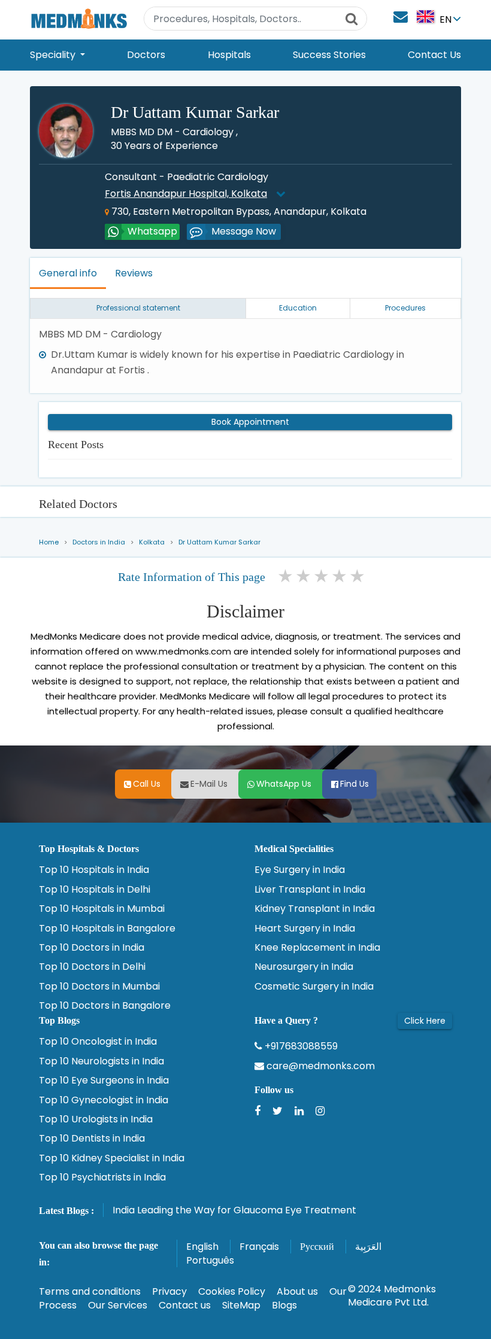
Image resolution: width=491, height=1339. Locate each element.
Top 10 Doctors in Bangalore (105, 1005)
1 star (286, 576)
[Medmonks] (79, 18)
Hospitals (229, 55)
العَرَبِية (368, 1246)
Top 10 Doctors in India (91, 947)
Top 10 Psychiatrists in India (102, 1177)
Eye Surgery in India (299, 870)
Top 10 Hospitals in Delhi (94, 889)
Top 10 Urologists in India (96, 1119)
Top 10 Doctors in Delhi (92, 966)
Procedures (405, 308)
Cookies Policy (231, 1291)
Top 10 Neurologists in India (101, 1061)
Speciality (54, 55)
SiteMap (241, 1305)
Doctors (146, 55)
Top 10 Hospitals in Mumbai (102, 908)
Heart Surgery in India (304, 928)
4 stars (340, 576)
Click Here (424, 1021)
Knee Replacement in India (317, 947)
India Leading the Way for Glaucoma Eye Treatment (234, 1210)
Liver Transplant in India (309, 889)
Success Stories (329, 55)
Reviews (134, 273)
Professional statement (138, 308)
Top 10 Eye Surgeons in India (104, 1080)
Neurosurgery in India (303, 966)
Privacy (169, 1291)
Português (210, 1260)
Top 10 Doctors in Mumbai (99, 986)
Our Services (117, 1305)
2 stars (304, 576)
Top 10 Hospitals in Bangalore (107, 928)
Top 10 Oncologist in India (98, 1041)
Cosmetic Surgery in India (314, 986)
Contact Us (434, 55)
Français (259, 1246)
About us (297, 1291)
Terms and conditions (90, 1291)
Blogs (284, 1305)
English (202, 1246)
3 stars (322, 576)
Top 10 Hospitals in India (94, 870)
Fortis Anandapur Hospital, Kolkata (186, 193)
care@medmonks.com (319, 1066)
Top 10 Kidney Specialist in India (111, 1158)
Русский (317, 1246)
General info (68, 273)
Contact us (185, 1305)
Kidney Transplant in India (314, 908)
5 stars (358, 576)
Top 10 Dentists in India (92, 1138)
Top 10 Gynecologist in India (103, 1100)
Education (298, 308)
